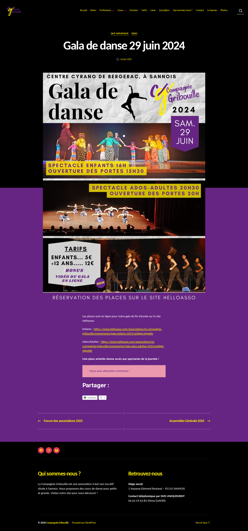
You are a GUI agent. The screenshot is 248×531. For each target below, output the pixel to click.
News (93, 10)
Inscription (164, 10)
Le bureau (212, 10)
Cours (120, 10)
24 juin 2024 (125, 59)
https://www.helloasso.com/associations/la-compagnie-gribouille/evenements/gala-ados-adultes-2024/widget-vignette (123, 346)
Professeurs (105, 10)
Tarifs (144, 10)
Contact (200, 10)
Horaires (134, 10)
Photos (224, 10)
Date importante (120, 34)
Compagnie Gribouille (57, 523)
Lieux (153, 10)
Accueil (83, 10)
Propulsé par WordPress (84, 523)
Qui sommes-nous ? (182, 10)
